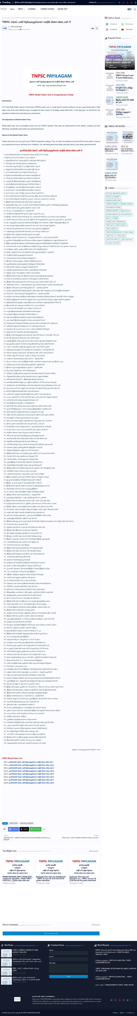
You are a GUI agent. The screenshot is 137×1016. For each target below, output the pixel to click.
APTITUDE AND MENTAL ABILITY (116, 193)
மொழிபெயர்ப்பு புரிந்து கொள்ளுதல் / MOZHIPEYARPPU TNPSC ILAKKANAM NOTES (124, 89)
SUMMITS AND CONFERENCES (115, 221)
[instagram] (131, 2)
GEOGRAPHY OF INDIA (113, 207)
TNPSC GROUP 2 (121, 225)
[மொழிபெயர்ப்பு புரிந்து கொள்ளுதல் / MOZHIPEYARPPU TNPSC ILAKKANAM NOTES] (110, 88)
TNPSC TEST (14, 823)
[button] (129, 9)
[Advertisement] (51, 61)
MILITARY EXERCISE (112, 214)
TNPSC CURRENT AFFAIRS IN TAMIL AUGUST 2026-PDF (26, 951)
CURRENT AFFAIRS (47, 9)
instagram (113, 29)
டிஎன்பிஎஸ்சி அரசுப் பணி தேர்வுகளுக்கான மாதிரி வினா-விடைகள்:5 (31, 774)
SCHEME (115, 218)
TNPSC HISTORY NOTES (114, 232)
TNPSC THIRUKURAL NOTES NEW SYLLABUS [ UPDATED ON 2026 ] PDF (115, 970)
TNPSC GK (109, 225)
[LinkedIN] (131, 1000)
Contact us (130, 1013)
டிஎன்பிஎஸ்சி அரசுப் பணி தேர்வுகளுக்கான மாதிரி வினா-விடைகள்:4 (31, 771)
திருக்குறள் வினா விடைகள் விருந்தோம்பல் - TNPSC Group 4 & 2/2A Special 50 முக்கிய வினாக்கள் (51, 878)
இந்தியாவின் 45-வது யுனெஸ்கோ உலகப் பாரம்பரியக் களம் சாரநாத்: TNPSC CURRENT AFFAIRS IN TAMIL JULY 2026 (111, 177)
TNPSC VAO (121, 236)
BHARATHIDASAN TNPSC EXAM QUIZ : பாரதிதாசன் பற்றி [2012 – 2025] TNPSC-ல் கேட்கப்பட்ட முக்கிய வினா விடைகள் (18, 878)
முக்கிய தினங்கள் (126, 239)
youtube (129, 29)
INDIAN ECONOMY (112, 211)
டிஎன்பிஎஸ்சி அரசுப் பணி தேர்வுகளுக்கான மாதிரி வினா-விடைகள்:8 (31, 783)
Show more (92, 851)
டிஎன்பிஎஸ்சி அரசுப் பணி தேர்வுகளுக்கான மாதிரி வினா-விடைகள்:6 (31, 777)
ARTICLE (108, 197)
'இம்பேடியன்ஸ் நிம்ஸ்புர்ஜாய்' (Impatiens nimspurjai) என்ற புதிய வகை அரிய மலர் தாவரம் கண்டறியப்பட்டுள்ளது (27, 961)
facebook (113, 24)
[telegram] (135, 2)
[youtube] (127, 2)
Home (12, 9)
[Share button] (44, 829)
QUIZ (107, 218)
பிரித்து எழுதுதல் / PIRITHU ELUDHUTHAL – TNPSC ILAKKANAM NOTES (113, 978)
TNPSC (20, 9)
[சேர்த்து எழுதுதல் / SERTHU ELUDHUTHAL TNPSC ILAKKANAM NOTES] (110, 112)
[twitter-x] (123, 2)
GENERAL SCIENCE (126, 204)
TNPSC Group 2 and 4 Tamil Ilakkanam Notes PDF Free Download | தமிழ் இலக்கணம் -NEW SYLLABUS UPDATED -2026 (124, 77)
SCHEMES (31, 9)
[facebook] (119, 2)
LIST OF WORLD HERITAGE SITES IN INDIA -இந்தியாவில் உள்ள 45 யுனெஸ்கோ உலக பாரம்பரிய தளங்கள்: (127, 150)
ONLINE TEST (62, 9)
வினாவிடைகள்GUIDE (13, 18)
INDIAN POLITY (125, 211)
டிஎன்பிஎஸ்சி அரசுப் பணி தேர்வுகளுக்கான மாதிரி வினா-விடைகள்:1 (30, 762)
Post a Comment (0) (51, 933)
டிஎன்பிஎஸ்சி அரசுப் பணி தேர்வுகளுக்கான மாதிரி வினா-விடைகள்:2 (31, 765)
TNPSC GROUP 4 (111, 229)
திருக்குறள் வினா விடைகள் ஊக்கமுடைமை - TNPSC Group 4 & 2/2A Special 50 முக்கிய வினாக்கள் (82, 878)
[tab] (12, 9)
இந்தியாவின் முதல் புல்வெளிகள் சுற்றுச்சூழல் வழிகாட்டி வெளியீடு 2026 (111, 150)
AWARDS (117, 197)
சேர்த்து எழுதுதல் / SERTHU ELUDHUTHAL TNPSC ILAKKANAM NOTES (125, 113)
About (122, 1013)
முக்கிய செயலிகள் (112, 239)
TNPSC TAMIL (128, 232)
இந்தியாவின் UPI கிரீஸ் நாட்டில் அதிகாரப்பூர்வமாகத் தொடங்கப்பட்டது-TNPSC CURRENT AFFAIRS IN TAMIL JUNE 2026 (125, 101)
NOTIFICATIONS (126, 214)
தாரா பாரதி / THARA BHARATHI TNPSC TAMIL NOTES (114, 985)
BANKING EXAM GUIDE (113, 200)
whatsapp (129, 24)
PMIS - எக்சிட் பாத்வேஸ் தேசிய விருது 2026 (29, 2)
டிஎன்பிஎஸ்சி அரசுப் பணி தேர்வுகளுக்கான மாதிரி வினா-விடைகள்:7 (31, 780)
